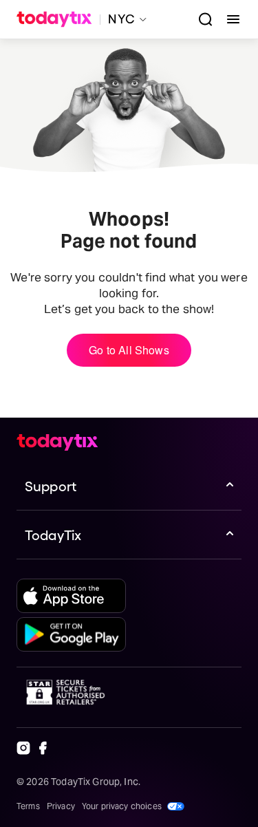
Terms (28, 806)
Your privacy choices (122, 806)
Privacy (61, 806)
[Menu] (227, 19)
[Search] (200, 19)
